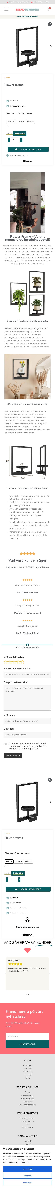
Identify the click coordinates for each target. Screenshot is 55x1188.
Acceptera (27, 1169)
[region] (27, 1166)
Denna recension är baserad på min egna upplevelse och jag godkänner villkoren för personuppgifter (27, 746)
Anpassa (27, 1176)
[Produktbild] (27, 46)
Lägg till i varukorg (30, 149)
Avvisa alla (27, 1182)
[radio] (11, 122)
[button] (51, 46)
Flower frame (16, 113)
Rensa (8, 126)
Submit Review (13, 756)
